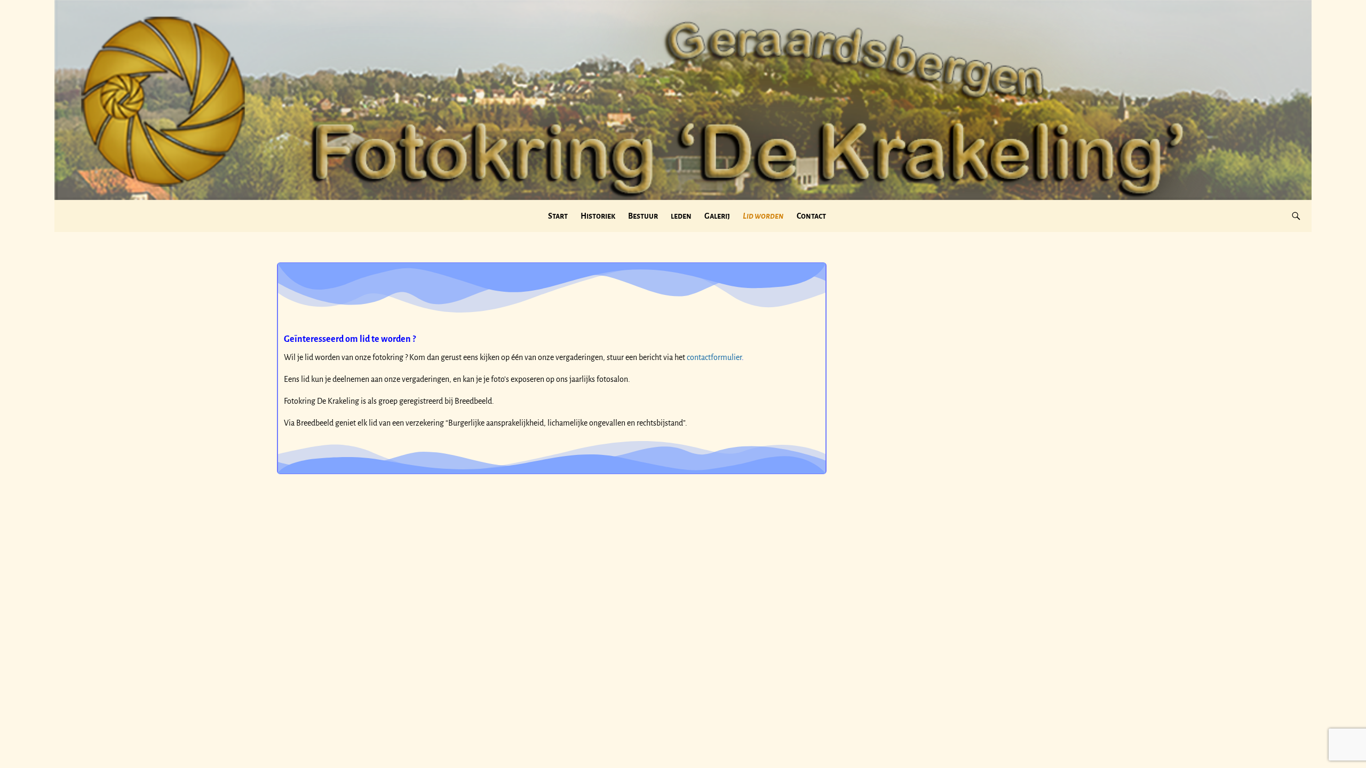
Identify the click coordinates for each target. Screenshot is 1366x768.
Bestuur (643, 216)
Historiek (598, 216)
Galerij (717, 216)
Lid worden (763, 216)
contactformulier (714, 357)
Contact (811, 216)
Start (558, 216)
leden (681, 216)
